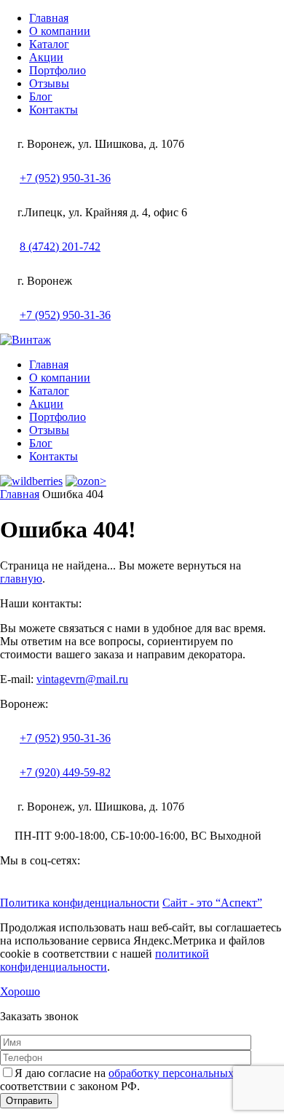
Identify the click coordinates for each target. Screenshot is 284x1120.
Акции (46, 57)
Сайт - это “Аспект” (212, 902)
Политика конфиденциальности (79, 902)
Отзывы (49, 83)
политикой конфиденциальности (104, 960)
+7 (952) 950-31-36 (65, 178)
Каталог (49, 44)
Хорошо (20, 991)
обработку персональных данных (192, 1073)
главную (21, 578)
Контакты (53, 109)
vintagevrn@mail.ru (82, 679)
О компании (59, 31)
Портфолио (57, 70)
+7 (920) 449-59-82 (65, 772)
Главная (48, 18)
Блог (40, 96)
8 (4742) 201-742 (60, 246)
